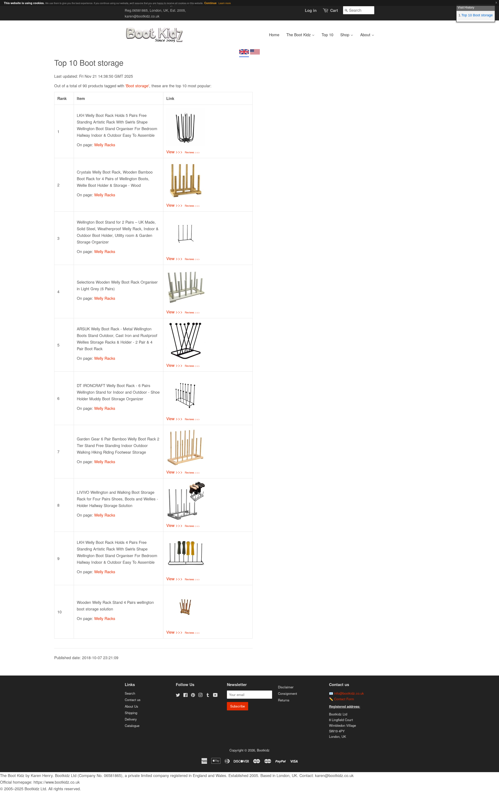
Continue (210, 3)
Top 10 (327, 34)
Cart (334, 10)
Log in (311, 10)
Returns (283, 700)
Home (274, 34)
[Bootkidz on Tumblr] (208, 695)
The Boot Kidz (299, 34)
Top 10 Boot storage (477, 15)
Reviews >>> (192, 152)
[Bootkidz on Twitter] (178, 695)
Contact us (133, 699)
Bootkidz (263, 750)
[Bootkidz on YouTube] (215, 695)
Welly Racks (104, 144)
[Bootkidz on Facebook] (185, 695)
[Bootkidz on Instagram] (200, 695)
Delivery (131, 719)
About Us (131, 706)
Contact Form (344, 698)
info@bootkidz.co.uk (349, 693)
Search (130, 693)
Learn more (225, 3)
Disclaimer (286, 686)
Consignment (287, 693)
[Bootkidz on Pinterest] (193, 695)
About (366, 34)
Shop (345, 34)
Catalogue (132, 725)
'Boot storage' (137, 85)
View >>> (174, 151)
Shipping (131, 712)
